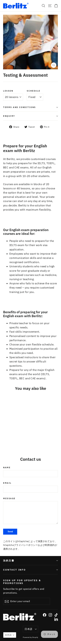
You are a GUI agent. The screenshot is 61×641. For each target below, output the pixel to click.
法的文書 (8, 560)
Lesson (8, 91)
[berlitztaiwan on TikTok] (56, 615)
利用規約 (50, 544)
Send (10, 531)
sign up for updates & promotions (22, 581)
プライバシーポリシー (26, 544)
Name (6, 467)
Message (9, 498)
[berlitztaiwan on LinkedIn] (56, 619)
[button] (9, 635)
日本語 (28, 629)
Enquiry (9, 116)
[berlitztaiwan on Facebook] (44, 615)
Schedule (33, 91)
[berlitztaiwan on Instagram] (50, 615)
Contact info (14, 569)
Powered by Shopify (30, 637)
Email (7, 483)
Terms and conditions (19, 107)
